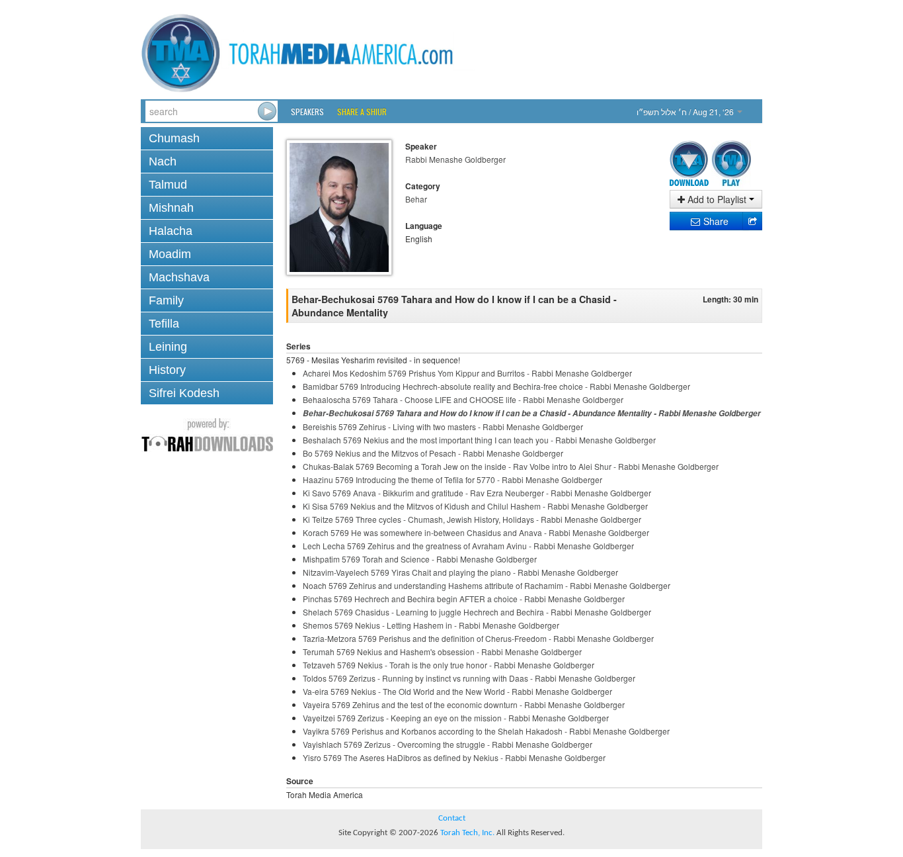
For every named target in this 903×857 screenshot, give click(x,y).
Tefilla (164, 323)
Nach (163, 161)
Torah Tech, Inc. (467, 833)
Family (166, 300)
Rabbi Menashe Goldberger (455, 159)
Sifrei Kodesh (184, 393)
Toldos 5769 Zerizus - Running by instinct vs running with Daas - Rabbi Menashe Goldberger (469, 678)
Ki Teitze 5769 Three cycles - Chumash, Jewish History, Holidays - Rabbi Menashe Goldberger (472, 519)
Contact (451, 818)
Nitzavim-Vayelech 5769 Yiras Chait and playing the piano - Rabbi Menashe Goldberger (460, 572)
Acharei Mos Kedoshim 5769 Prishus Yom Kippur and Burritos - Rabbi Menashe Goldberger (467, 373)
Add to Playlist (717, 199)
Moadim (170, 254)
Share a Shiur (362, 111)
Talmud (168, 184)
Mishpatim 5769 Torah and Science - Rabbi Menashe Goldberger (420, 558)
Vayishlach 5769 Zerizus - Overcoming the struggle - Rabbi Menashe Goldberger (447, 744)
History (167, 370)
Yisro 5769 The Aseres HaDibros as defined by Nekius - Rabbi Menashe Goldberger (454, 757)
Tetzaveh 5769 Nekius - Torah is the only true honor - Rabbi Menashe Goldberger (448, 664)
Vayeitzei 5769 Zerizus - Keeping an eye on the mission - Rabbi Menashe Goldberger (456, 717)
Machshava (179, 277)
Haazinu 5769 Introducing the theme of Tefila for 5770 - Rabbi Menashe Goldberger (452, 479)
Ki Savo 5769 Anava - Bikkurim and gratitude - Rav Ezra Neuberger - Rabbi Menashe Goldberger (477, 492)
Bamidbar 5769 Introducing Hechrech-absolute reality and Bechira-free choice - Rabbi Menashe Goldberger (496, 386)
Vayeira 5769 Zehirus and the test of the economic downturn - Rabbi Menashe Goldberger (464, 704)
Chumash (174, 138)
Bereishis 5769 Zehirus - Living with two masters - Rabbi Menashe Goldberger (443, 426)
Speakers (307, 111)
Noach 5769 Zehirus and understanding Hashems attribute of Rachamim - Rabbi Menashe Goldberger (486, 585)
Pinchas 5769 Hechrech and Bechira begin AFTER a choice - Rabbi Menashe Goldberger (464, 598)
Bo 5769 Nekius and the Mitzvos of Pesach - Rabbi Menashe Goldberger (433, 453)
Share (714, 221)
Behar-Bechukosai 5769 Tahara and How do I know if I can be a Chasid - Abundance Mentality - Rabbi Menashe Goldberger (532, 413)
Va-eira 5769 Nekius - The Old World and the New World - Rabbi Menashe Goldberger (457, 691)
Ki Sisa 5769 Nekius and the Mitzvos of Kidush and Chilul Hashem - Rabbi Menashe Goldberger (475, 506)
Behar (416, 198)
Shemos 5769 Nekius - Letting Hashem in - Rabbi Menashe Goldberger (431, 625)
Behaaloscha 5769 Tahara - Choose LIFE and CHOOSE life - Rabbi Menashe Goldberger (463, 399)
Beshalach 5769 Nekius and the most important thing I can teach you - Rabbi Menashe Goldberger (479, 439)
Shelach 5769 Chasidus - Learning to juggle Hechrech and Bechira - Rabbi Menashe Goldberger (477, 611)
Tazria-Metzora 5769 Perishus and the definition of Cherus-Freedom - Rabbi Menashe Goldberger (478, 638)
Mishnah (171, 207)
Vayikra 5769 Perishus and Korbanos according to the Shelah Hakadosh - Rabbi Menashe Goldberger (486, 731)
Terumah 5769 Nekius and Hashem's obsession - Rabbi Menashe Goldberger (442, 651)
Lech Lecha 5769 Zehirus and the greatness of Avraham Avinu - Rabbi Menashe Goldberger (468, 545)
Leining (168, 346)
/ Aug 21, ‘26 (686, 111)
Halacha (170, 231)
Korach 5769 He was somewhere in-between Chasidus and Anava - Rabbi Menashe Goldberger (476, 532)
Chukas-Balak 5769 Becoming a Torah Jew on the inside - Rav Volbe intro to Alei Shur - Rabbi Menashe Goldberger (511, 466)
